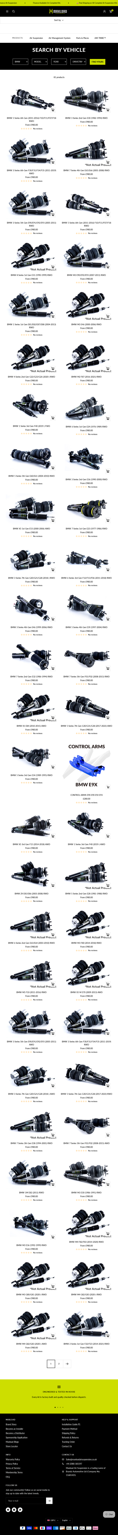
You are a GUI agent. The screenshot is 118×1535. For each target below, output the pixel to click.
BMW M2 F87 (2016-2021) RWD (86, 377)
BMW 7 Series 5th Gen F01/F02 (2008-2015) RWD (86, 676)
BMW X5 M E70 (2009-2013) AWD (87, 992)
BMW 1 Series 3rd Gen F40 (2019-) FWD (31, 426)
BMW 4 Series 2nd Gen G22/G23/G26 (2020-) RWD (31, 377)
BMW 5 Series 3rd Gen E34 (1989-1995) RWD (32, 775)
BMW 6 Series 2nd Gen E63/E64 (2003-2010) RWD (31, 943)
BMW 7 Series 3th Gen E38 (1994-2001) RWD (32, 1143)
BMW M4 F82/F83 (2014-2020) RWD (86, 1242)
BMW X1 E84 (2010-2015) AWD (31, 726)
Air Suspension (36, 38)
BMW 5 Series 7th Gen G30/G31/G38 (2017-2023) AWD (86, 726)
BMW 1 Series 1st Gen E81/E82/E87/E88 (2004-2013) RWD (31, 326)
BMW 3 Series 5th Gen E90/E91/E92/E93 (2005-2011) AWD (31, 1043)
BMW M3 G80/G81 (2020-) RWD (31, 1294)
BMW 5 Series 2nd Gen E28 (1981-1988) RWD (86, 893)
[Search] (13, 11)
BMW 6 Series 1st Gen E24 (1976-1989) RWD (86, 426)
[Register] (49, 1501)
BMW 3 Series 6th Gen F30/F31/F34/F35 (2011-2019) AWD (31, 172)
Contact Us (67, 1446)
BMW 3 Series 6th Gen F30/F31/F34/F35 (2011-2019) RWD (86, 1043)
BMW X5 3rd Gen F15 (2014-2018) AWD (31, 844)
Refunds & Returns (70, 1437)
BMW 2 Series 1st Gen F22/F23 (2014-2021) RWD (87, 1344)
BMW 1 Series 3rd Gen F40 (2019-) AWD (86, 844)
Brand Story (11, 1424)
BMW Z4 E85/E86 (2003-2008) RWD (31, 893)
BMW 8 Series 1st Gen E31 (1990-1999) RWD (31, 275)
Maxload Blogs (12, 1442)
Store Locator (12, 1446)
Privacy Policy (12, 1463)
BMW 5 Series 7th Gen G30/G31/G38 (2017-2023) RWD (86, 1094)
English (65, 1520)
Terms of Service (13, 1468)
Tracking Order (68, 1442)
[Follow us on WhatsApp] (20, 1509)
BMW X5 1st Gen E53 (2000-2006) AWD (31, 528)
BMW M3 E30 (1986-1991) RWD (86, 1192)
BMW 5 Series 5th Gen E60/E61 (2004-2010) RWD (31, 476)
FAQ (8, 1477)
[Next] (67, 1364)
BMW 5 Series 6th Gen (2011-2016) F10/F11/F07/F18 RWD (31, 119)
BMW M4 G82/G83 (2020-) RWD (86, 1294)
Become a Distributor (15, 1433)
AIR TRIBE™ (100, 38)
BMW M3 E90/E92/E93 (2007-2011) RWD (86, 275)
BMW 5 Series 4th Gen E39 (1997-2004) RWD (86, 627)
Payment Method (69, 1429)
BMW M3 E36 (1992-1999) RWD (31, 1245)
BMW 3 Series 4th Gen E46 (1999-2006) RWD (32, 627)
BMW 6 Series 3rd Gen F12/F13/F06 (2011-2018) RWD (86, 578)
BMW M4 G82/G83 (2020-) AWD (31, 1344)
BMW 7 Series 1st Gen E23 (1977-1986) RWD (86, 528)
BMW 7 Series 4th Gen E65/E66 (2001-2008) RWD (86, 170)
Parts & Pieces (82, 38)
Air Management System (60, 38)
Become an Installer (14, 1429)
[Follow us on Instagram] (14, 1509)
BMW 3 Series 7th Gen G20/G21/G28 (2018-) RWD (31, 578)
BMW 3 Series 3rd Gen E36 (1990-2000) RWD (86, 479)
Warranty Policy (13, 1459)
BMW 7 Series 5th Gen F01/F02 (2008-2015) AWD (86, 1143)
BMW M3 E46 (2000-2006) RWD (86, 324)
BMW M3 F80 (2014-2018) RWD (86, 943)
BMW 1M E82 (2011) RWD (31, 1192)
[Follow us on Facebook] (8, 1509)
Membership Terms (14, 1472)
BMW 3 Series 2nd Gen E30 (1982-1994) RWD (86, 118)
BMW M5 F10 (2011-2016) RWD (31, 992)
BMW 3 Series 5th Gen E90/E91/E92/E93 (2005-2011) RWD (31, 224)
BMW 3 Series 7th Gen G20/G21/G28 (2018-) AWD (31, 1094)
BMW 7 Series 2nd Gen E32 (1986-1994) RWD (31, 676)
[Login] (104, 11)
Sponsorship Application (16, 1437)
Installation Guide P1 (71, 1424)
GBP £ (53, 1520)
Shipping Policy (68, 1433)
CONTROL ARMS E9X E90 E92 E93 (87, 795)
